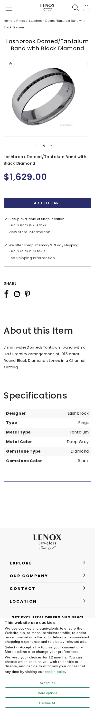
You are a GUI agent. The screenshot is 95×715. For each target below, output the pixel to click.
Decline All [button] (47, 703)
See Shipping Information (32, 258)
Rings (20, 21)
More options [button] (47, 693)
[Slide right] (51, 145)
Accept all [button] (47, 683)
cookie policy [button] (55, 672)
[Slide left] (36, 145)
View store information (29, 232)
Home (8, 21)
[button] (9, 7)
